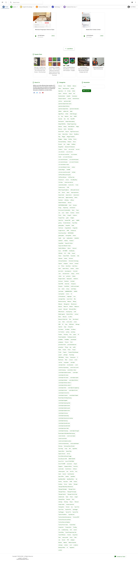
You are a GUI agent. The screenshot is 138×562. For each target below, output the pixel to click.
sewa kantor (69, 463)
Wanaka (60, 542)
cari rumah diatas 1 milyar (63, 164)
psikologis (65, 354)
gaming (59, 222)
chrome (67, 179)
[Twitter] (37, 93)
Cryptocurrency (61, 187)
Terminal (67, 506)
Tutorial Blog (61, 532)
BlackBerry (76, 134)
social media (61, 468)
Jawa (59, 273)
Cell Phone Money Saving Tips (64, 174)
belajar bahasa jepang (70, 121)
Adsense (74, 85)
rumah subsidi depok (74, 443)
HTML (69, 253)
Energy (59, 207)
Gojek (73, 225)
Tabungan (76, 484)
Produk (59, 352)
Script (66, 448)
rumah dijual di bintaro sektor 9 (64, 385)
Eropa (77, 210)
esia (59, 212)
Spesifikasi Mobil (61, 479)
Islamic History (66, 268)
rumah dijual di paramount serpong (65, 418)
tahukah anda (61, 496)
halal (64, 238)
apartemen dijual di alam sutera (64, 103)
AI (65, 91)
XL (67, 547)
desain (68, 192)
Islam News (68, 266)
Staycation (65, 481)
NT (62, 324)
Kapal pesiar (69, 278)
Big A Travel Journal (74, 131)
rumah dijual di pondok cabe (64, 423)
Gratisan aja (73, 230)
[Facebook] (34, 93)
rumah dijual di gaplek (62, 400)
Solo (67, 471)
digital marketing (69, 197)
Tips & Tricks (60, 509)
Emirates (75, 205)
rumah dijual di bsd (62, 387)
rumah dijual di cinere (73, 390)
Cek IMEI (68, 169)
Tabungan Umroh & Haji (72, 494)
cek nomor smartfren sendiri (64, 172)
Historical (74, 248)
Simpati (75, 463)
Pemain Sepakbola (62, 337)
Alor (74, 93)
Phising (66, 347)
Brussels (60, 144)
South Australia (71, 473)
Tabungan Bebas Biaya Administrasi (65, 486)
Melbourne (77, 306)
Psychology (71, 354)
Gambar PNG (67, 220)
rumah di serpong (62, 370)
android (69, 98)
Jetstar (101, 35)
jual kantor (68, 276)
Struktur (75, 481)
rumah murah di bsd (62, 438)
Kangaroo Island (61, 278)
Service (68, 453)
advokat (72, 88)
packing (67, 331)
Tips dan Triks (75, 512)
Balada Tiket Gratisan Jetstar (93, 29)
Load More (70, 48)
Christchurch (61, 179)
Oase (66, 324)
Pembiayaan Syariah (72, 337)
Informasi (71, 258)
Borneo (75, 139)
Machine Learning (62, 301)
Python (67, 357)
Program (65, 352)
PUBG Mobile (61, 357)
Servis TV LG (61, 461)
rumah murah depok (71, 435)
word (71, 545)
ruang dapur (66, 362)
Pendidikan (67, 339)
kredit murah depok (75, 286)
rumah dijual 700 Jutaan (63, 377)
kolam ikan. (67, 283)
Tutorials (69, 534)
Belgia (77, 126)
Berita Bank (70, 129)
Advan (59, 88)
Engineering (65, 207)
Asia (62, 116)
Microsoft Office (72, 309)
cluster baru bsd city (69, 182)
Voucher (63, 539)
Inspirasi (60, 263)
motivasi (76, 314)
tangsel (76, 496)
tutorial (75, 529)
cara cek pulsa (74, 154)
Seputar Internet (61, 453)
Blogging (60, 139)
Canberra (60, 149)
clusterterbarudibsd (62, 184)
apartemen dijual (67, 101)
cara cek (77, 149)
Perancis (66, 342)
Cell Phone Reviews (62, 177)
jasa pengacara (68, 271)
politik (74, 347)
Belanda (60, 126)
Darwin (63, 192)
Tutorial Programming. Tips (70, 532)
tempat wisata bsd (70, 504)
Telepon (71, 501)
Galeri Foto (60, 220)
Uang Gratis (75, 534)
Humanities (73, 255)
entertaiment (72, 207)
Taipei (67, 496)
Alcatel (70, 93)
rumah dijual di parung (62, 420)
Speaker (67, 476)
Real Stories (60, 359)
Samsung (60, 446)
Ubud (59, 537)
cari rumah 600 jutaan (63, 162)
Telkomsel (77, 501)
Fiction (59, 215)
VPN (68, 539)
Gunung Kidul (68, 235)
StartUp (60, 481)
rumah (76, 364)
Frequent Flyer (61, 217)
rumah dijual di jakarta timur (64, 410)
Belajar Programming (71, 123)
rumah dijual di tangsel (74, 430)
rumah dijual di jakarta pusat (64, 408)
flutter (64, 215)
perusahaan (60, 347)
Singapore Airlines (68, 466)
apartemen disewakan (74, 108)
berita (65, 129)
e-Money (72, 200)
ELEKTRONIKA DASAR (62, 205)
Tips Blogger (75, 509)
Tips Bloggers (61, 512)
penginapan (60, 342)
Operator (60, 326)
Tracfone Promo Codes (63, 524)
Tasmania (68, 499)
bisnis (59, 134)
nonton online (69, 321)
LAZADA (75, 291)
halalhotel (60, 240)
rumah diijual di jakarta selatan (64, 372)
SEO (70, 448)
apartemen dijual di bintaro (63, 106)
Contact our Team (119, 556)
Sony (76, 471)
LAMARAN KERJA (68, 291)
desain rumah (61, 197)
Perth (71, 342)
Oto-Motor (73, 329)
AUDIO (75, 116)
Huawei (73, 253)
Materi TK (66, 306)
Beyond (67, 131)
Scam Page (60, 448)
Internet (71, 263)
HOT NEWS (65, 250)
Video (75, 537)
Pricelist (64, 349)
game (73, 220)
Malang (74, 301)
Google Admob (68, 227)
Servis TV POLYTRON (69, 461)
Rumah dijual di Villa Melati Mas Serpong (66, 433)
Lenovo (67, 293)
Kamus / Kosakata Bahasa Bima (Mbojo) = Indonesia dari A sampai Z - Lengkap (69, 69)
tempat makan (61, 504)
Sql (76, 479)
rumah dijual (75, 372)
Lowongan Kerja (61, 298)
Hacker (74, 235)
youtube (60, 550)
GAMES (77, 220)
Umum (71, 537)
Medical (71, 306)
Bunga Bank (60, 146)
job (63, 276)
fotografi (69, 215)
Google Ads (75, 227)
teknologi (60, 501)
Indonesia (60, 258)
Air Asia (69, 91)
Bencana (60, 129)
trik (59, 529)
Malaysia (60, 304)
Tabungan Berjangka (62, 489)
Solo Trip (71, 471)
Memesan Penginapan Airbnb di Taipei (44, 29)
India (78, 255)
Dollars (75, 197)
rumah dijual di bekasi (62, 380)
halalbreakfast (70, 238)
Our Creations (61, 331)
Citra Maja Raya (74, 179)
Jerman (77, 273)
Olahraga (77, 324)
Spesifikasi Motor (70, 479)
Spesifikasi (73, 476)
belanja (65, 126)
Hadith (59, 238)
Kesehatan (66, 281)
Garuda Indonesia (66, 222)
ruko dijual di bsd (61, 364)
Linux (74, 296)
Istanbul (72, 268)
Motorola (64, 316)
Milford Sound (61, 311)
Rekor (66, 359)
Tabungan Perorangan (71, 491)
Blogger (63, 136)
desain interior (69, 195)
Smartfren (75, 466)
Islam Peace (74, 266)
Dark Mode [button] (132, 6)
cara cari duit (71, 149)
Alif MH (21, 556)
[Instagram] (40, 93)
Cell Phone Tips (71, 177)
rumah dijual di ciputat (63, 395)
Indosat (65, 258)
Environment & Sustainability (64, 210)
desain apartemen (75, 192)
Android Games (76, 98)
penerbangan (73, 339)
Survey (65, 484)
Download (60, 200)
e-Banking (66, 200)
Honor (59, 250)
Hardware (71, 240)
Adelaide (69, 85)
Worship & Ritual (61, 547)
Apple (71, 111)
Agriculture (60, 91)
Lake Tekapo (73, 288)
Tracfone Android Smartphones (64, 517)
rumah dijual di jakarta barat (64, 405)
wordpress (76, 545)
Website (65, 542)
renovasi (71, 359)
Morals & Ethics (70, 314)
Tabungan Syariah (62, 494)
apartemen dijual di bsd (63, 108)
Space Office (61, 476)
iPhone (62, 266)
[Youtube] (43, 93)
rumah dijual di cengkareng (73, 387)
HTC (65, 253)
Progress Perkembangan (73, 352)
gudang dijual (61, 235)
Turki (71, 529)
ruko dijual (73, 362)
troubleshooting (65, 529)
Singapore (60, 466)
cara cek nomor (69, 151)
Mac (75, 298)
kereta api (60, 281)
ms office (70, 316)
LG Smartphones (61, 296)
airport (59, 93)
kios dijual (72, 281)
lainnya (67, 288)
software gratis (61, 471)
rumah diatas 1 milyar (71, 370)
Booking (70, 139)
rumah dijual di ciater (62, 390)
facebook (72, 212)
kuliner (63, 288)
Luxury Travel (69, 298)
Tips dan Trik (68, 512)
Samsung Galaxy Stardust (69, 446)
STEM (71, 481)
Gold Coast (60, 227)
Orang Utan (70, 326)
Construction (71, 184)
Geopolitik (68, 225)
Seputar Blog (68, 451)
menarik (60, 309)
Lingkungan (69, 296)
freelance (75, 215)
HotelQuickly (71, 250)
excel (63, 212)
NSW (59, 324)
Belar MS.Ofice (71, 126)
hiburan (69, 248)
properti (60, 354)
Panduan (60, 334)
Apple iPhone (61, 113)
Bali (68, 118)
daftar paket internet (75, 189)
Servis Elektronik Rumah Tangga (64, 456)
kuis (59, 288)
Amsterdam (74, 96)
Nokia (63, 321)
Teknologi (66, 501)
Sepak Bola (75, 448)
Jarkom (77, 268)
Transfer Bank (72, 524)
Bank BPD (73, 118)
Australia (60, 118)
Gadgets (72, 217)
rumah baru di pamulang (63, 367)
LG (71, 293)
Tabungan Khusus (62, 491)
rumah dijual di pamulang (63, 415)
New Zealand (75, 319)
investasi (76, 263)
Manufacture (74, 304)
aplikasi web (65, 111)
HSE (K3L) (60, 253)
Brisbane (69, 141)
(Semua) (60, 85)
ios (59, 266)
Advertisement (66, 88)
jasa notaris (60, 271)
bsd (64, 144)
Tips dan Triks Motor (62, 514)
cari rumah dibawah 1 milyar (64, 167)
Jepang (72, 273)
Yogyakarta (72, 547)
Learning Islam (61, 293)
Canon (65, 149)
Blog (59, 136)
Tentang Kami (61, 506)
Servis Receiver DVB (62, 458)
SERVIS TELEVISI (72, 458)
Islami (59, 268)
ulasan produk (65, 537)
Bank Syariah (61, 121)
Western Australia (72, 542)
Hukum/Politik (66, 255)
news (59, 321)
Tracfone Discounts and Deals (64, 519)
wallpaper (73, 539)
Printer (69, 349)
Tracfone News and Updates (64, 522)
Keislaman (76, 278)
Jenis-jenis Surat (65, 273)
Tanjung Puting (61, 499)
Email (70, 205)
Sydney (70, 484)
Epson (73, 210)
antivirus (60, 101)
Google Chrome (61, 230)
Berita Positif (61, 131)
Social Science (68, 468)
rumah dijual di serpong (63, 430)
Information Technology (73, 260)
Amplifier (68, 96)
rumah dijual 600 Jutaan (63, 375)
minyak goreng (69, 311)
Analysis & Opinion (62, 98)
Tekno (73, 499)
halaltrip (66, 240)
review (75, 359)
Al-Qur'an (65, 93)
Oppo (65, 326)
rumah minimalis (61, 435)
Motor (59, 316)
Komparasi (73, 283)
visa (59, 539)
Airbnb (53, 35)
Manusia (60, 306)
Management (66, 304)
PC (78, 334)
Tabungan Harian (71, 489)
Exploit (67, 212)
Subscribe (87, 90)
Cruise (77, 184)
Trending (75, 527)
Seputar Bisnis (61, 451)
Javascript (75, 271)
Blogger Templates (71, 136)
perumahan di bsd (62, 344)
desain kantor (76, 195)
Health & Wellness (62, 248)
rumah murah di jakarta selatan (64, 441)
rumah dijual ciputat (74, 377)
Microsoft (65, 309)
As (58, 116)
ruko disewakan (70, 364)
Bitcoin (71, 134)
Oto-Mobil (67, 329)
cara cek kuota (61, 151)
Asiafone (66, 116)
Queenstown (72, 357)
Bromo (74, 141)
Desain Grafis (61, 195)
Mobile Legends (61, 314)
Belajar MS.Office (62, 123)
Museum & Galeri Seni (62, 319)
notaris (75, 321)
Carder (59, 156)
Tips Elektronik (71, 514)
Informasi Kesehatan (62, 260)
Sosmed (64, 473)
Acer (65, 85)
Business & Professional (70, 146)
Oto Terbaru (60, 329)
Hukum (59, 255)
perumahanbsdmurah (71, 344)
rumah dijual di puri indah (63, 428)
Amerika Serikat (61, 96)
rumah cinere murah (74, 367)
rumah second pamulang (63, 443)
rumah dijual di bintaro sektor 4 (64, 382)
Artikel (66, 113)
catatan (73, 167)
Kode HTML (60, 283)
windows (66, 545)
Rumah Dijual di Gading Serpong (64, 397)
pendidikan (60, 339)
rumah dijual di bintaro (73, 380)
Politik (59, 349)
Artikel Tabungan (73, 113)
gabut (67, 217)
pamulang (73, 331)
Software (75, 468)
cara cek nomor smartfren (63, 154)
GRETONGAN (70, 233)
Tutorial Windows (61, 534)
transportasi (60, 527)
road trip (60, 362)
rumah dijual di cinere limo (63, 392)
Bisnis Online (65, 134)
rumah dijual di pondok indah (64, 425)
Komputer (60, 286)
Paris (71, 334)
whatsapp (60, 545)
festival (77, 212)
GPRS (68, 230)
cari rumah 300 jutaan (67, 156)
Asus (71, 116)
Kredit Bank (66, 286)
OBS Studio (71, 324)
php (70, 347)
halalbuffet (76, 238)
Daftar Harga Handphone (63, 189)
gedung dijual (61, 225)
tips (72, 506)
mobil (75, 311)
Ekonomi (69, 202)
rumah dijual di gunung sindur (64, 402)
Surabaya (60, 484)
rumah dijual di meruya (63, 413)
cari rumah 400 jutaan (63, 159)
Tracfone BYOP (76, 517)
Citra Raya (60, 182)
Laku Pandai (60, 291)
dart (59, 192)
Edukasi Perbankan (62, 202)
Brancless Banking (62, 141)
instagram (66, 263)
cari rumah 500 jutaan (73, 159)
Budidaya (73, 144)
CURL (68, 187)
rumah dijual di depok (73, 395)
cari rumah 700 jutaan (73, 162)
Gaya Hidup (74, 222)
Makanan (69, 301)
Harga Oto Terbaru (69, 243)
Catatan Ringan (61, 169)
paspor (74, 334)
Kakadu (73, 276)
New (70, 319)
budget (68, 144)
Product (74, 349)
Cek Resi (73, 172)
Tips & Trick (76, 506)
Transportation (68, 527)
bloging (65, 139)
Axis (65, 118)
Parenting (66, 334)
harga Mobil (60, 243)
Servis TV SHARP (61, 463)
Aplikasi (60, 111)
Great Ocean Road (62, 233)
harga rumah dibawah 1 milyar (64, 245)
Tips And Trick (68, 509)
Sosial (59, 473)
